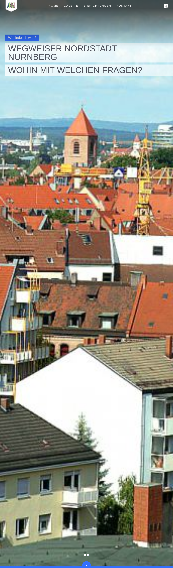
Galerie (71, 5)
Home (53, 5)
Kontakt (124, 5)
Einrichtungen (97, 5)
